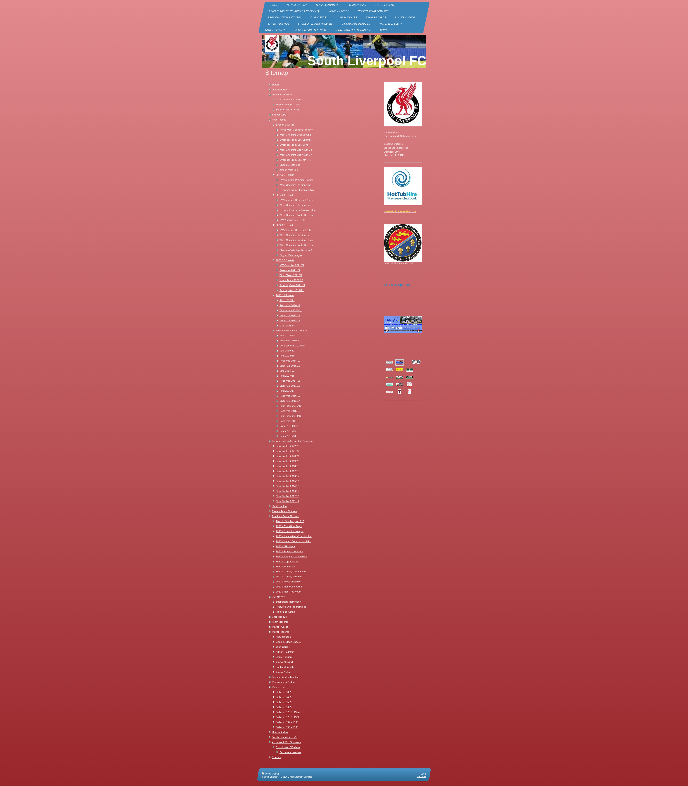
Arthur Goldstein (285, 651)
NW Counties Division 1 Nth (295, 230)
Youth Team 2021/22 (291, 280)
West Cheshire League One (295, 134)
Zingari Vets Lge (289, 169)
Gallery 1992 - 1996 (287, 722)
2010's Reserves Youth (289, 586)
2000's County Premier (289, 576)
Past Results (279, 119)
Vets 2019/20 (287, 350)
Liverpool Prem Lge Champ (295, 139)
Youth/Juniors (279, 506)
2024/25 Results (285, 174)
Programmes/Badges (284, 682)
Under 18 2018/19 (290, 365)
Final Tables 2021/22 (287, 451)
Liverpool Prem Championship (297, 189)
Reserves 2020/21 (290, 305)
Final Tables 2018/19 (287, 466)
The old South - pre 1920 (290, 521)
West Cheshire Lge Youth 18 (296, 149)
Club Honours (280, 616)
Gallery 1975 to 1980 (288, 717)
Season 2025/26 (285, 124)
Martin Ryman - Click (287, 104)
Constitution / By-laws (288, 747)
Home (275, 84)
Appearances (283, 636)
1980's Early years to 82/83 (291, 556)
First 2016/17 (287, 390)
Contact (276, 757)
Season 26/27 (280, 114)
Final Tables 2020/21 (287, 456)
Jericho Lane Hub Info (284, 737)
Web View (421, 776)
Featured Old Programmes (291, 606)
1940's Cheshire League (290, 531)
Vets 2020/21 (287, 325)
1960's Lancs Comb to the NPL (293, 541)
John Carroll (283, 646)
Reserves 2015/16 (290, 410)
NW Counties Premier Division (297, 179)
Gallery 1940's (284, 697)
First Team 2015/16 (291, 405)
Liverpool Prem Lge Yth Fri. (295, 159)
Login (423, 773)
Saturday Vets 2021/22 (292, 285)
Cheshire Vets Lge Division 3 (296, 250)
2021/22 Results (285, 260)
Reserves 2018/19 (290, 360)
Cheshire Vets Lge (290, 164)
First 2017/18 (287, 375)
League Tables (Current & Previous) (292, 441)
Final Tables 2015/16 (287, 481)
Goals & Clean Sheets (288, 641)
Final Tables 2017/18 (287, 471)
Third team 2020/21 (291, 310)
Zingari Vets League (291, 255)
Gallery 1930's (284, 692)
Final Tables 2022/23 (287, 446)
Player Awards (280, 626)
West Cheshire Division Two (295, 205)
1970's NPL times (285, 546)
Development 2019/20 (292, 345)
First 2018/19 (287, 355)
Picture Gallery (280, 687)
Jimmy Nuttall (283, 672)
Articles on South (285, 611)
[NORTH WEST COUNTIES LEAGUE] (403, 243)
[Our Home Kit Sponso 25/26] (399, 384)
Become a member (290, 752)
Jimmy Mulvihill (284, 661)
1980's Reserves (285, 566)
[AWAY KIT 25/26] (399, 391)
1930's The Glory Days (289, 526)
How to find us (280, 732)
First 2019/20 (287, 335)
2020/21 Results (285, 295)
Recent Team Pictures (284, 511)
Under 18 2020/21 (290, 315)
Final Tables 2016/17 (287, 476)
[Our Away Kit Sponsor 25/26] (389, 391)
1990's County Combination (291, 571)
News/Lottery (279, 89)
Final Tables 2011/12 (287, 501)
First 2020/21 (287, 300)
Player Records (280, 631)
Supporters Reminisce (288, 601)
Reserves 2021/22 (290, 270)
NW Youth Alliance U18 (292, 220)
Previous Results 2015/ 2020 (292, 330)
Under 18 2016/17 (290, 400)
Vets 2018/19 (287, 370)
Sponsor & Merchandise (285, 677)
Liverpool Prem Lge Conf (294, 144)
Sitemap (275, 774)
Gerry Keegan (284, 656)
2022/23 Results (285, 225)
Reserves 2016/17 (290, 395)
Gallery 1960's (284, 707)
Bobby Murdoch (285, 666)
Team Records (280, 621)
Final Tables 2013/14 (287, 491)
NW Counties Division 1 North (296, 200)
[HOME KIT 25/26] (409, 391)
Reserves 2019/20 (290, 340)
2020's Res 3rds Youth (288, 591)
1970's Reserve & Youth (289, 551)
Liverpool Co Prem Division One (298, 210)
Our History (278, 596)
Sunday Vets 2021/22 (292, 290)
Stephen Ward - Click (288, 109)
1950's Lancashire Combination (294, 536)
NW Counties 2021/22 (292, 265)
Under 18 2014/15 (290, 425)
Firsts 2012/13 (288, 436)
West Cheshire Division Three (296, 240)
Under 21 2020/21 (290, 320)
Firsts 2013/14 (288, 430)
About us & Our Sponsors (286, 742)
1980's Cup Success (287, 561)
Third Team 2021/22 (291, 275)
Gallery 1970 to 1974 (288, 712)
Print (267, 774)
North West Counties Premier (296, 129)
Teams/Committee (282, 94)
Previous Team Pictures (285, 516)
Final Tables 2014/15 (287, 486)
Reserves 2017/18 (290, 380)
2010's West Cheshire (288, 581)
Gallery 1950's (284, 702)
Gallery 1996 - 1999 (287, 727)
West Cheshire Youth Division (296, 215)
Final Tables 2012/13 (287, 496)
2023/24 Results (285, 194)
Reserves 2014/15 (290, 420)
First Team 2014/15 (291, 415)
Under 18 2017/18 (290, 385)
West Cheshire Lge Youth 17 (296, 154)
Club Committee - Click (289, 99)
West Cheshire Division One (295, 184)
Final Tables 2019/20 (287, 461)
